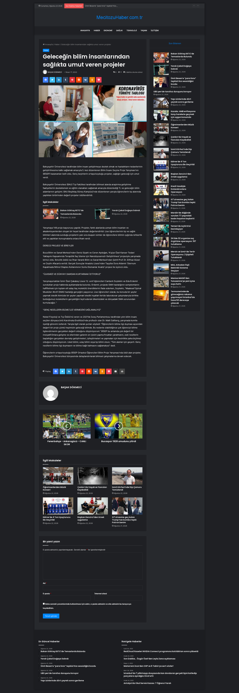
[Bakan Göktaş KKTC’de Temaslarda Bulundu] (50, 214)
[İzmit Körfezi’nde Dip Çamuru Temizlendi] (127, 475)
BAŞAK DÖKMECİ (55, 72)
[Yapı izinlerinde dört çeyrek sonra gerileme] (161, 103)
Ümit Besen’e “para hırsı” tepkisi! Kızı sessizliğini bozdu (108, 6)
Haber (97, 30)
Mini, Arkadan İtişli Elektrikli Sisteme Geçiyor (180, 268)
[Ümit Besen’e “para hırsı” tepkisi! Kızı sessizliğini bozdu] (161, 82)
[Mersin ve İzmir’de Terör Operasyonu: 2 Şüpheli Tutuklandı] (161, 255)
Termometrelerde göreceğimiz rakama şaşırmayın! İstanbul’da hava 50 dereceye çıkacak (183, 297)
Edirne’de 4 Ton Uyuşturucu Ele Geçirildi (56, 518)
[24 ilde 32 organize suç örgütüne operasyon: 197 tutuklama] (161, 242)
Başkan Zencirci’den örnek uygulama (90, 518)
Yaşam (144, 30)
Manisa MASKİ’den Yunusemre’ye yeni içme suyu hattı (183, 281)
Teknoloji (132, 30)
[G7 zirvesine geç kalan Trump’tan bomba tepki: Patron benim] (127, 506)
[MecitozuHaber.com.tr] (119, 17)
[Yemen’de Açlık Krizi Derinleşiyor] (161, 230)
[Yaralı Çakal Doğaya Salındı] (102, 214)
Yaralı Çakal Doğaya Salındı (126, 210)
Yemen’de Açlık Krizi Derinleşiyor (181, 227)
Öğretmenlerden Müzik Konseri (54, 488)
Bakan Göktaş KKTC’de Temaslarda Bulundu (182, 55)
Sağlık (119, 30)
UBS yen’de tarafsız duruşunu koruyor (172, 91)
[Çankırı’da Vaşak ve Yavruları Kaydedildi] (92, 475)
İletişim (155, 30)
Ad (45, 583)
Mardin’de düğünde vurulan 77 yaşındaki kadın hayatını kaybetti (182, 215)
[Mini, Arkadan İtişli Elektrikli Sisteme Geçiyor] (161, 269)
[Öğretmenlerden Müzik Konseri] (58, 475)
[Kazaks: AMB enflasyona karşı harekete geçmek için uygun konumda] (161, 115)
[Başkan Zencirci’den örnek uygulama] (92, 506)
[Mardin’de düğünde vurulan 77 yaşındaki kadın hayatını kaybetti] (161, 216)
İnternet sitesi (101, 593)
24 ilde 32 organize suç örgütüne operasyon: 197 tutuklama (183, 241)
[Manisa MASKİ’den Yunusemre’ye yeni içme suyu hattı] (161, 282)
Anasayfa (85, 30)
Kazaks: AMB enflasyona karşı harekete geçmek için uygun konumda (183, 114)
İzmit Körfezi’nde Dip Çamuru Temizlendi (127, 488)
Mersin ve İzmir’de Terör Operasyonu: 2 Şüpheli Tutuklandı (183, 254)
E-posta (47, 593)
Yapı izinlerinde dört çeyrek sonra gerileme (182, 100)
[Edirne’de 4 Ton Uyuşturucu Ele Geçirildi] (58, 506)
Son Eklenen (175, 43)
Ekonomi (108, 30)
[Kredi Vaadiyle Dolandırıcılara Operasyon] (161, 190)
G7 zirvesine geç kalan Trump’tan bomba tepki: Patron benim (124, 520)
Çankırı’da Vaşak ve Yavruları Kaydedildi (92, 488)
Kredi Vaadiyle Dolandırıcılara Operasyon (178, 189)
